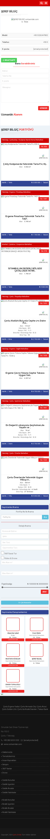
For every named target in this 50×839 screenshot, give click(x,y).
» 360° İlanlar (6, 769)
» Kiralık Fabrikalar (8, 812)
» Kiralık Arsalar (7, 808)
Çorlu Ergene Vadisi (11, 707)
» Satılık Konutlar (8, 780)
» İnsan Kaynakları (8, 760)
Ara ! (44, 592)
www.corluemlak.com (13, 744)
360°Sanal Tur (10, 554)
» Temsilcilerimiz (8, 756)
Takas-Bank (43, 709)
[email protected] (40, 49)
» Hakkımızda (6, 752)
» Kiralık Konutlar (8, 800)
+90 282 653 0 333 (11, 740)
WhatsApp (9, 60)
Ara (45, 517)
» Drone (4, 773)
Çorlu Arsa (41, 707)
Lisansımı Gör (13, 639)
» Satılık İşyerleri (8, 784)
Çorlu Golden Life (9, 709)
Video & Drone (10, 558)
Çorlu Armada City (28, 707)
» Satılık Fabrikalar (8, 792)
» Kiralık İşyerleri (7, 804)
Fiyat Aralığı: (7, 584)
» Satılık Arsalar (7, 788)
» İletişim (5, 764)
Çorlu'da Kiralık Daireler (27, 709)
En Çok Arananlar (25, 603)
